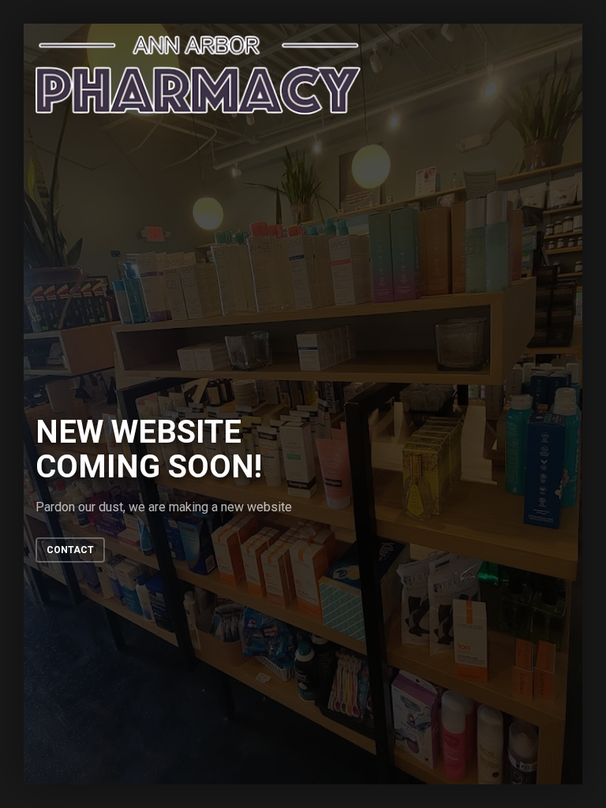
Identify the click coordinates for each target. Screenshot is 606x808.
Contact (70, 550)
